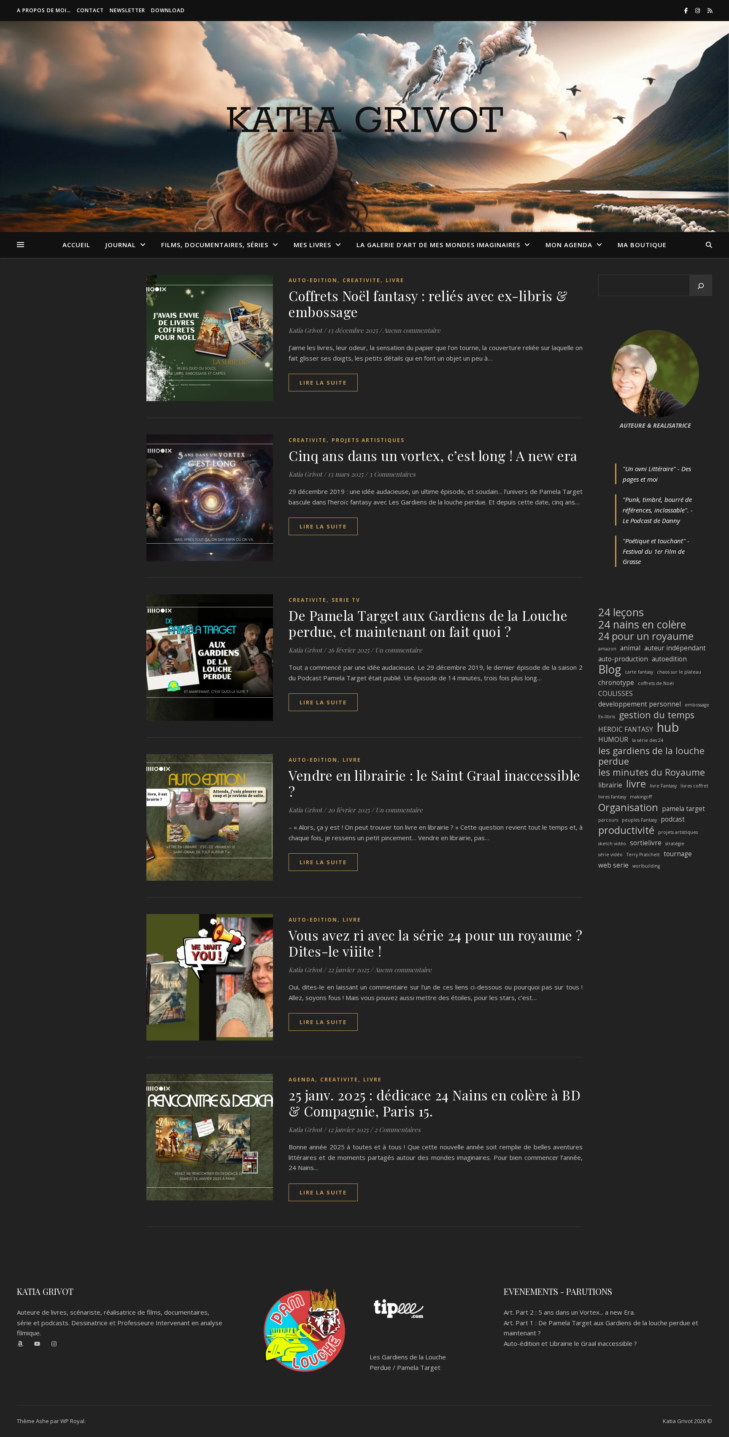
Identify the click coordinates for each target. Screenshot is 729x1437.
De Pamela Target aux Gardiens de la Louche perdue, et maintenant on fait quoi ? (428, 623)
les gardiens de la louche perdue (651, 756)
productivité (626, 830)
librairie (610, 785)
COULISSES (615, 693)
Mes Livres (312, 244)
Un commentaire (398, 650)
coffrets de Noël (656, 683)
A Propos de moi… (44, 10)
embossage (697, 705)
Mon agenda (568, 244)
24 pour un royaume (646, 636)
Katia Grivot (364, 121)
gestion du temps (656, 715)
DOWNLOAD (168, 10)
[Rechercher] (700, 286)
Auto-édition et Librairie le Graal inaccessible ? (570, 1343)
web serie (613, 865)
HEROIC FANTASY (625, 729)
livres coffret (694, 786)
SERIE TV (346, 600)
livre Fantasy (663, 786)
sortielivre (646, 842)
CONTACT (90, 10)
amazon (607, 649)
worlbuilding (646, 866)
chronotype (616, 682)
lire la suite (323, 382)
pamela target (683, 808)
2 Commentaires (397, 1129)
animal (630, 647)
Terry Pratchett (643, 854)
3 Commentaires (392, 474)
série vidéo (610, 854)
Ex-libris (606, 717)
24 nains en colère (642, 624)
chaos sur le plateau (679, 672)
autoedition (669, 658)
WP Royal (72, 1421)
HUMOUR (613, 739)
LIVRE (395, 280)
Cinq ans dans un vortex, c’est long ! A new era (433, 455)
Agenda (302, 1079)
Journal (120, 244)
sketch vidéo (612, 844)
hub (668, 727)
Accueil (76, 244)
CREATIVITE (362, 280)
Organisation (628, 807)
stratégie (674, 844)
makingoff (641, 797)
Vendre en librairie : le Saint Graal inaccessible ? (434, 783)
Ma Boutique (642, 244)
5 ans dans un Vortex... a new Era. (586, 1312)
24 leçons (621, 612)
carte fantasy (639, 672)
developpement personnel (639, 704)
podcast (673, 819)
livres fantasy (612, 797)
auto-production (623, 658)
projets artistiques (678, 832)
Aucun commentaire (411, 330)
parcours (608, 820)
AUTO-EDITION (313, 280)
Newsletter (127, 10)
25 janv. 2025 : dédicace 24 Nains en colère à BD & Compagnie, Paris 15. (434, 1103)
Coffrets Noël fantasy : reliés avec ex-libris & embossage (428, 303)
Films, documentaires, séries (214, 244)
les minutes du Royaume (651, 772)
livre (636, 784)
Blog (609, 669)
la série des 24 (647, 740)
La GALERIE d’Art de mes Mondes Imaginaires (438, 244)
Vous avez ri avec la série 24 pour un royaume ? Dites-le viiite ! (436, 943)
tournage (678, 853)
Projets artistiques (368, 440)
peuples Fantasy (639, 820)
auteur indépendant (675, 647)
